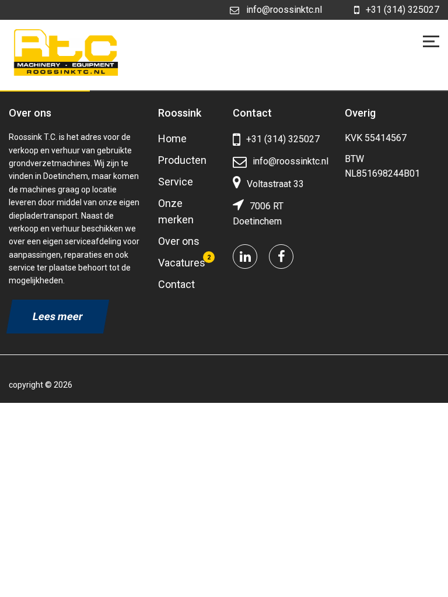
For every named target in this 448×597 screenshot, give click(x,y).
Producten (182, 160)
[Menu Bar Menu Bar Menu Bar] (431, 41)
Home (172, 138)
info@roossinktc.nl (284, 9)
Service (175, 181)
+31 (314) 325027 (402, 9)
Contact (176, 284)
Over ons (179, 241)
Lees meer (58, 316)
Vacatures (181, 263)
